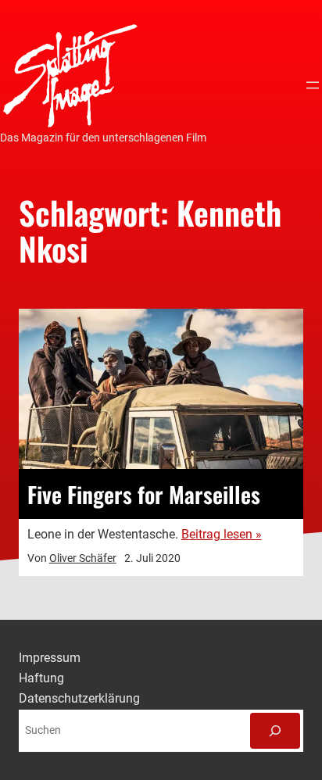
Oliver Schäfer (82, 558)
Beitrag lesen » (221, 534)
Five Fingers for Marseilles (143, 493)
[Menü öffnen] (312, 85)
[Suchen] (275, 731)
